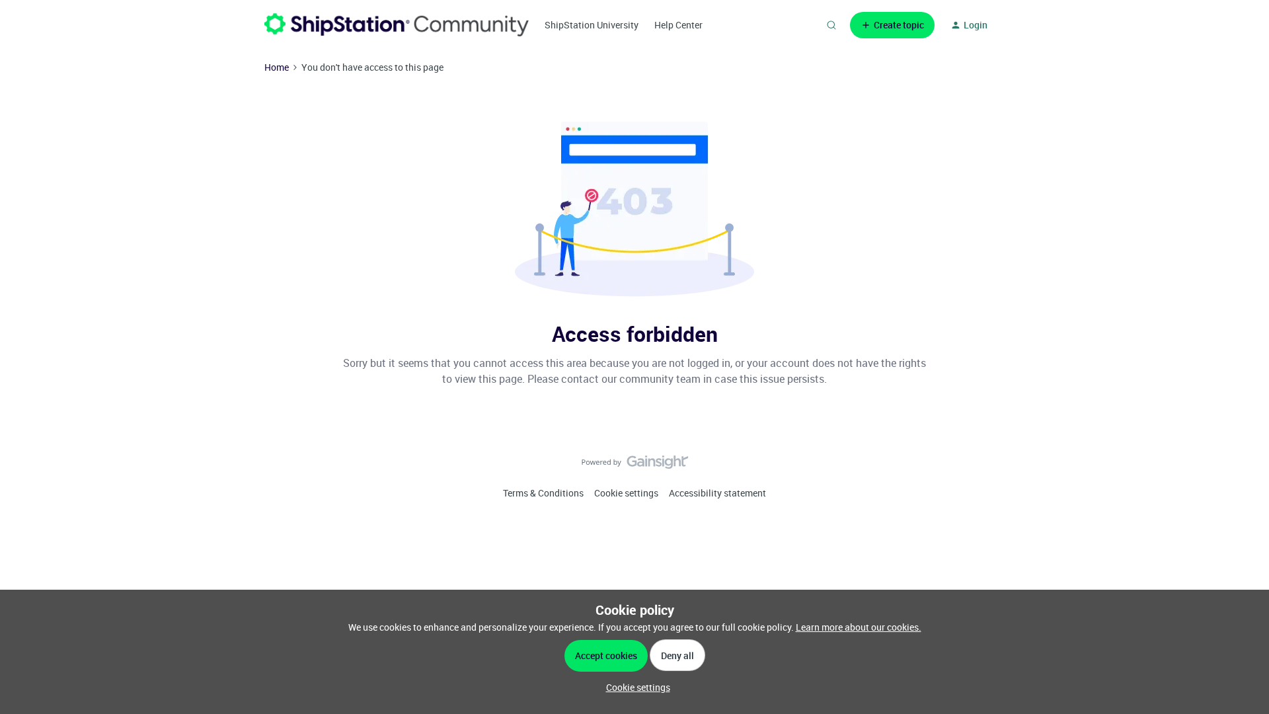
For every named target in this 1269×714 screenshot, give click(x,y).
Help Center (678, 25)
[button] (892, 25)
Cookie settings (626, 493)
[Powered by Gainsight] (635, 465)
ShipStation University (591, 25)
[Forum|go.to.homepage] (396, 24)
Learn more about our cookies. (858, 627)
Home (276, 67)
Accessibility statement (717, 493)
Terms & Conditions (543, 493)
